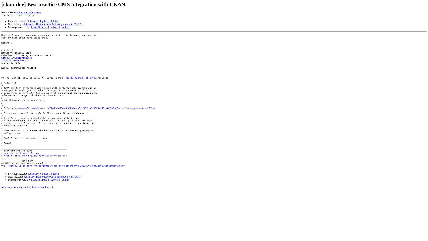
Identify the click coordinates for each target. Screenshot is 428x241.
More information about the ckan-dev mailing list (27, 187)
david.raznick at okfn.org (83, 78)
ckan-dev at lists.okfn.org (21, 153)
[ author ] (65, 27)
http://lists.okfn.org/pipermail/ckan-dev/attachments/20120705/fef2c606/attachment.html (66, 166)
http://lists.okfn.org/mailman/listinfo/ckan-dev (35, 155)
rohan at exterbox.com (29, 12)
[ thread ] (44, 27)
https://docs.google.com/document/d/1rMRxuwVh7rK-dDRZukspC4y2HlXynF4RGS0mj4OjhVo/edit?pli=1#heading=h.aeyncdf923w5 (79, 108)
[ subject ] (54, 27)
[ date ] (35, 27)
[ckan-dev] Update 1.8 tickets (43, 21)
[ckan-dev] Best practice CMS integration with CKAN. (53, 24)
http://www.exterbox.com (16, 58)
